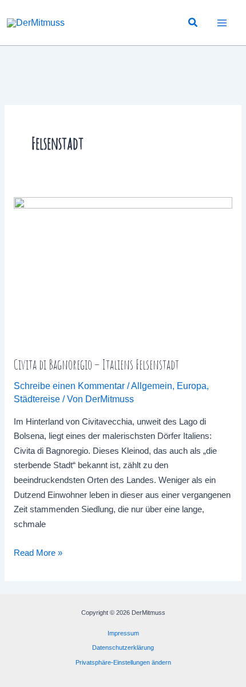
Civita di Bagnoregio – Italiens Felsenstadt (96, 364)
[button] (193, 22)
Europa (192, 386)
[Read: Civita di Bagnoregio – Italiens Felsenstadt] (123, 269)
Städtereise (37, 399)
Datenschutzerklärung (123, 647)
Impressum (123, 633)
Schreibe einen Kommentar (69, 386)
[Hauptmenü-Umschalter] (222, 22)
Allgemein (151, 386)
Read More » (38, 554)
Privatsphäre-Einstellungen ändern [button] (123, 662)
